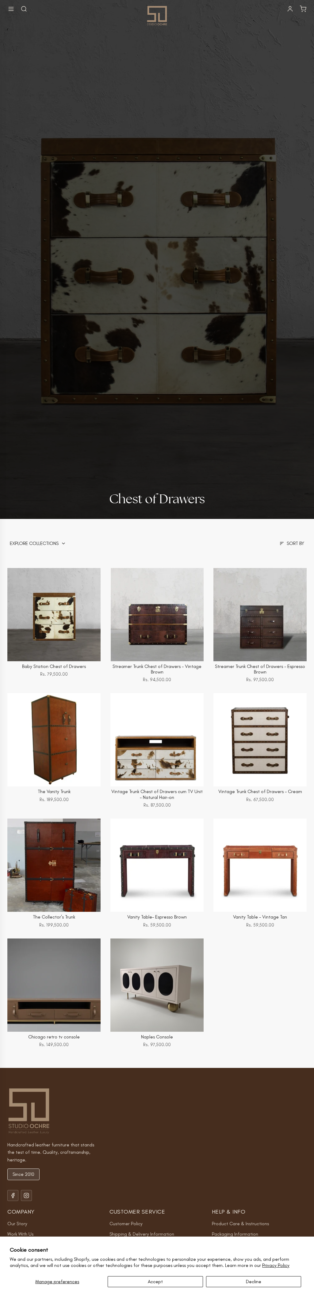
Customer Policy (126, 1223)
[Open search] (24, 9)
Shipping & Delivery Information (141, 1234)
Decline (253, 1281)
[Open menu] (11, 9)
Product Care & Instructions (240, 1223)
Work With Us (20, 1234)
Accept (155, 1281)
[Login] (290, 9)
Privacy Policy (275, 1265)
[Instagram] (26, 1195)
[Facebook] (12, 1195)
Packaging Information (235, 1234)
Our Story (17, 1223)
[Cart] (303, 9)
